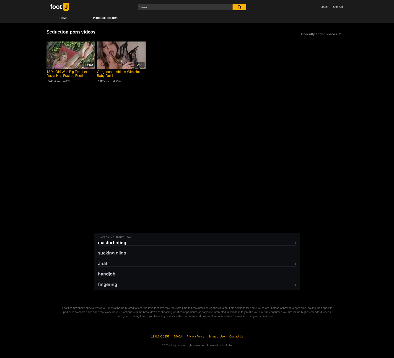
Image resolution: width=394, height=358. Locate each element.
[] (239, 7)
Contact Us (236, 336)
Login (324, 6)
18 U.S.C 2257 (160, 336)
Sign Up (338, 6)
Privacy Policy (195, 336)
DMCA (178, 336)
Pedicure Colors (105, 18)
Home (63, 18)
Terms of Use (217, 336)
